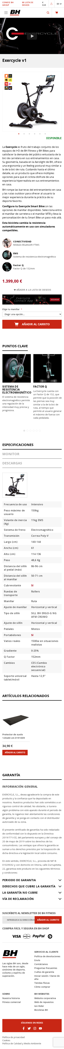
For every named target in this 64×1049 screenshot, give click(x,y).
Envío (37, 960)
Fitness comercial (11, 1002)
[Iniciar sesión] (51, 3)
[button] (59, 3)
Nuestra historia (11, 998)
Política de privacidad (13, 1037)
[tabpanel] (16, 383)
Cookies (6, 1040)
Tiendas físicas (42, 982)
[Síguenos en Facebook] (23, 1028)
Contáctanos (41, 964)
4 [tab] (33, 431)
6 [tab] (40, 431)
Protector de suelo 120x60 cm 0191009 (13, 736)
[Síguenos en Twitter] (29, 1028)
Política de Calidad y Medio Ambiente (21, 1043)
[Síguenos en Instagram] (34, 1028)
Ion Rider (39, 1005)
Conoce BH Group (8, 3)
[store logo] (15, 13)
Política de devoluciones (47, 956)
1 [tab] (24, 431)
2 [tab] (27, 431)
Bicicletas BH (41, 1009)
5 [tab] (37, 431)
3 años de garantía (44, 971)
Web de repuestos (44, 1002)
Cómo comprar (42, 986)
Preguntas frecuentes (45, 968)
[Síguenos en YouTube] (40, 1028)
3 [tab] (30, 431)
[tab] (32, 446)
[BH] (16, 954)
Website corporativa (45, 998)
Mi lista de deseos (27, 3)
